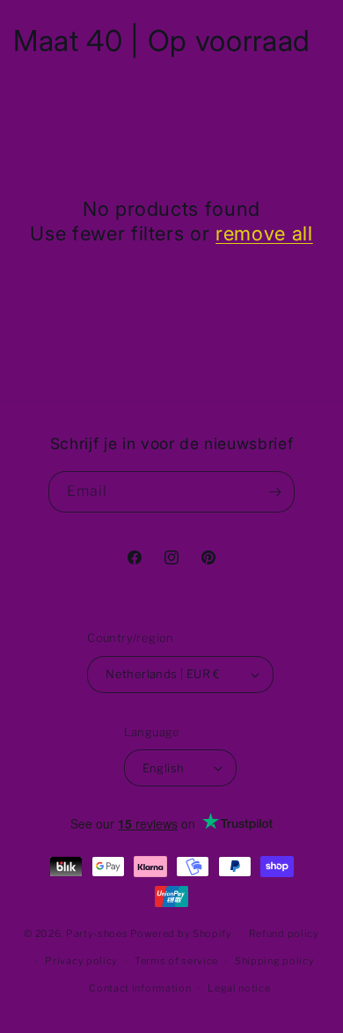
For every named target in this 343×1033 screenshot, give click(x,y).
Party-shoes (97, 933)
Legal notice (239, 988)
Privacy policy (81, 961)
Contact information (140, 988)
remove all (264, 233)
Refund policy (284, 933)
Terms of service (176, 961)
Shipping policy (275, 961)
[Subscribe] (274, 492)
